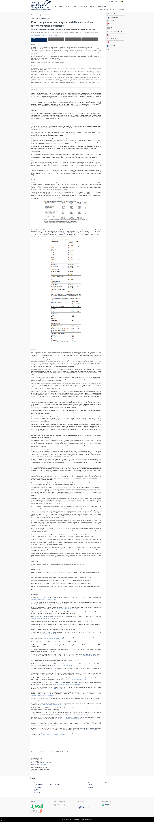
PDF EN (112, 24)
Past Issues (89, 786)
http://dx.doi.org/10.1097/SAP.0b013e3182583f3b (55, 604)
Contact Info (37, 794)
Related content (86, 39)
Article (33, 38)
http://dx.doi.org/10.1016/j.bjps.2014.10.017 (63, 665)
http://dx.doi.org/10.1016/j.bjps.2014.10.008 (53, 638)
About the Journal (38, 784)
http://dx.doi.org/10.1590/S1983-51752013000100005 (59, 700)
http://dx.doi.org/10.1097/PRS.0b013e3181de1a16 (66, 608)
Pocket (112, 42)
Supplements (90, 787)
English (109, 1)
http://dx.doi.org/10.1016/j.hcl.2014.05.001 (54, 734)
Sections (36, 789)
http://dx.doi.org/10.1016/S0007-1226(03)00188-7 (61, 626)
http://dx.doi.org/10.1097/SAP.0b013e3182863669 (55, 704)
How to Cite (113, 35)
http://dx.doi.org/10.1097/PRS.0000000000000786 (68, 719)
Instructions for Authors (80, 6)
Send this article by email (116, 31)
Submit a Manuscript (55, 784)
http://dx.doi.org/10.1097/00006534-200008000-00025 (67, 684)
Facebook (113, 45)
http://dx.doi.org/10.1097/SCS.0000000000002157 (87, 656)
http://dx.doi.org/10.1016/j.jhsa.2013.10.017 (86, 730)
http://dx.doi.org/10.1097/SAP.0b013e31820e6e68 (43, 599)
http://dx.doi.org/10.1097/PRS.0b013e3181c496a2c (55, 689)
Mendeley (113, 38)
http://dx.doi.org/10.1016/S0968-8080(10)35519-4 (60, 670)
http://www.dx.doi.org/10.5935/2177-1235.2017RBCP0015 (45, 35)
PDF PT (112, 20)
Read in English (114, 17)
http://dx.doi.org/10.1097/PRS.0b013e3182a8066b (43, 725)
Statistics (67, 39)
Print (112, 28)
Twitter (112, 49)
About (61, 6)
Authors (68, 6)
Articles (92, 6)
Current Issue (90, 784)
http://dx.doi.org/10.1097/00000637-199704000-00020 (45, 618)
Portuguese (118, 1)
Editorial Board (37, 787)
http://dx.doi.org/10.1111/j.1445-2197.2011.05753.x (44, 634)
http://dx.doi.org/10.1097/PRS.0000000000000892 (73, 679)
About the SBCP (38, 786)
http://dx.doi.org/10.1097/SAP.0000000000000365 (43, 695)
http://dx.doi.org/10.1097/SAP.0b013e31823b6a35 (76, 714)
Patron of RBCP (37, 792)
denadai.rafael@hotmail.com (42, 764)
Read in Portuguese (115, 13)
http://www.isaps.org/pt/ (89, 674)
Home (54, 6)
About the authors (53, 39)
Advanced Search (102, 6)
